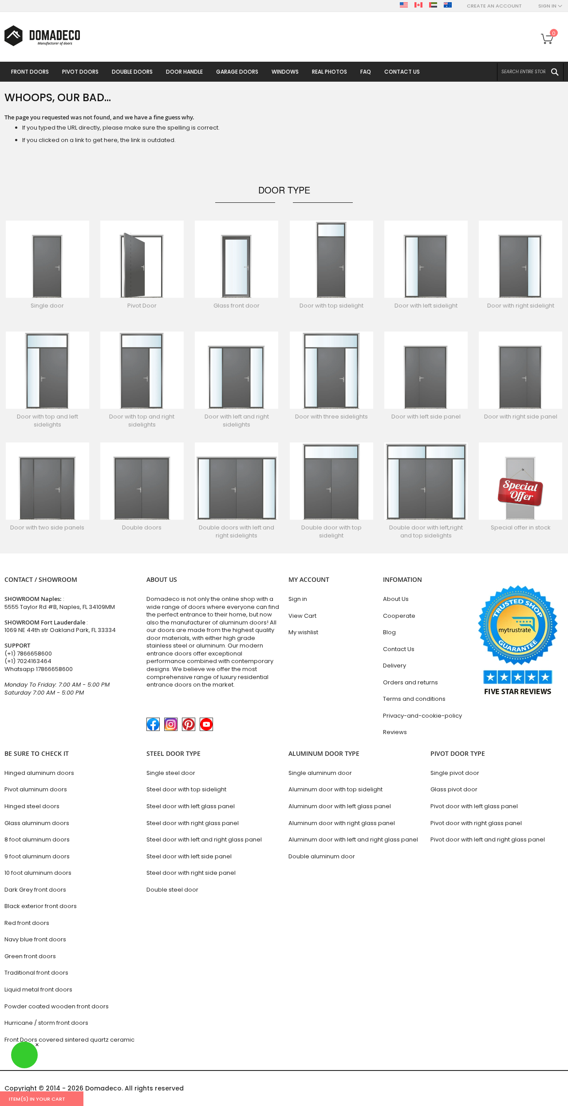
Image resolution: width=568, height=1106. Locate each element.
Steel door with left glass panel (190, 806)
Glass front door (236, 305)
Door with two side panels (47, 527)
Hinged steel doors (31, 806)
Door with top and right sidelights (141, 420)
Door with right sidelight (520, 305)
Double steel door (172, 889)
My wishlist (303, 632)
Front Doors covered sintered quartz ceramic (69, 1039)
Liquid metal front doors (38, 989)
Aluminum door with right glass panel (341, 823)
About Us (396, 599)
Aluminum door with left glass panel (339, 806)
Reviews (395, 732)
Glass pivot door (453, 789)
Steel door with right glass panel (192, 823)
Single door (47, 305)
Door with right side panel (520, 416)
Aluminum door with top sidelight (335, 789)
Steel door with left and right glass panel (204, 839)
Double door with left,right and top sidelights (426, 531)
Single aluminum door (320, 773)
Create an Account (494, 6)
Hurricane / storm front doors (46, 1023)
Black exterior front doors (40, 906)
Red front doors (26, 923)
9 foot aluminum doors (37, 856)
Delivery (394, 665)
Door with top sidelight (331, 305)
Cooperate (399, 616)
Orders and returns (410, 682)
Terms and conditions (414, 699)
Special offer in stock (521, 527)
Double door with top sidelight (331, 531)
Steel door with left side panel (189, 856)
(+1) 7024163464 (27, 661)
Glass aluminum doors (36, 823)
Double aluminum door (321, 856)
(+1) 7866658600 (28, 653)
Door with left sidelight (426, 305)
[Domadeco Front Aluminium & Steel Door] (42, 35)
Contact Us (398, 649)
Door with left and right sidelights (237, 420)
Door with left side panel (426, 416)
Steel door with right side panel (191, 873)
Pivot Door (142, 305)
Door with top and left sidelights (47, 420)
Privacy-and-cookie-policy (422, 715)
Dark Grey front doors (35, 889)
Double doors (142, 527)
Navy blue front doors (35, 939)
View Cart (302, 616)
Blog (389, 632)
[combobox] (530, 72)
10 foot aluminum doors (37, 873)
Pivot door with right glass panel (476, 823)
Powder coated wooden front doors (56, 1006)
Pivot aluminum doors (35, 789)
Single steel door (170, 773)
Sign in (297, 599)
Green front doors (30, 956)
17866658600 (54, 669)
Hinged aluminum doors (39, 773)
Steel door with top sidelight (186, 789)
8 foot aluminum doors (37, 839)
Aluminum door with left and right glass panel (353, 839)
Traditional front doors (36, 972)
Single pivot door (454, 773)
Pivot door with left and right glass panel (487, 839)
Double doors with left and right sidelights (236, 531)
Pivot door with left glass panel (474, 806)
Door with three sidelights (331, 416)
